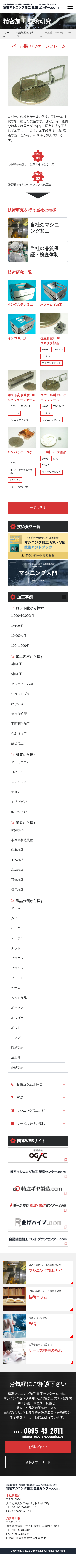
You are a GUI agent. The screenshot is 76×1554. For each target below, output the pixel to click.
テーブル (17, 938)
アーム (15, 908)
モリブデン (19, 801)
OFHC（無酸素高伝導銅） (21, 472)
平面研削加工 (20, 723)
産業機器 (17, 870)
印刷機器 (17, 850)
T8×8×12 (58, 349)
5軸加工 (16, 674)
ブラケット (19, 958)
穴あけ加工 (19, 733)
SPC (55, 458)
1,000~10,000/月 (22, 615)
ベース (15, 987)
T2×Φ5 (45, 465)
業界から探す (26, 822)
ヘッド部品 (19, 997)
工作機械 (17, 860)
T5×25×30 (15, 480)
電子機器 (17, 890)
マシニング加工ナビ (31, 1110)
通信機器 (17, 880)
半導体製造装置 (22, 840)
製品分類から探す (30, 901)
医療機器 (17, 830)
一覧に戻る (38, 507)
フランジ (17, 968)
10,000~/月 (18, 635)
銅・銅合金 (19, 811)
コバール (17, 772)
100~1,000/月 (20, 645)
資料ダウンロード (38, 1462)
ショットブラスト (23, 693)
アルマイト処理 (22, 684)
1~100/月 (17, 625)
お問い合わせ (38, 1447)
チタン (15, 791)
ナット (15, 948)
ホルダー (17, 1017)
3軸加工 (16, 664)
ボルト (15, 1027)
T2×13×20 (58, 406)
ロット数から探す (30, 608)
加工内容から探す (30, 657)
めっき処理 (19, 713)
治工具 (15, 1057)
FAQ (20, 1097)
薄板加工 (17, 743)
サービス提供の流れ (31, 1123)
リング (15, 1037)
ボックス (17, 1007)
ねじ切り (17, 704)
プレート (17, 978)
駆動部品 (17, 1067)
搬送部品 (17, 1047)
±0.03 (45, 349)
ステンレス (19, 782)
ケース (15, 928)
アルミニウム (20, 762)
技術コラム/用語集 (29, 1084)
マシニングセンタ (51, 363)
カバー (15, 918)
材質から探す (26, 754)
